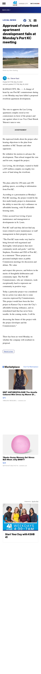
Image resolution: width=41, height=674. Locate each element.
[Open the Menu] (4, 3)
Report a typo (8, 351)
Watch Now (34, 3)
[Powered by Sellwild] (35, 501)
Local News (9, 20)
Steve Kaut (14, 78)
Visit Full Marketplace (30, 367)
